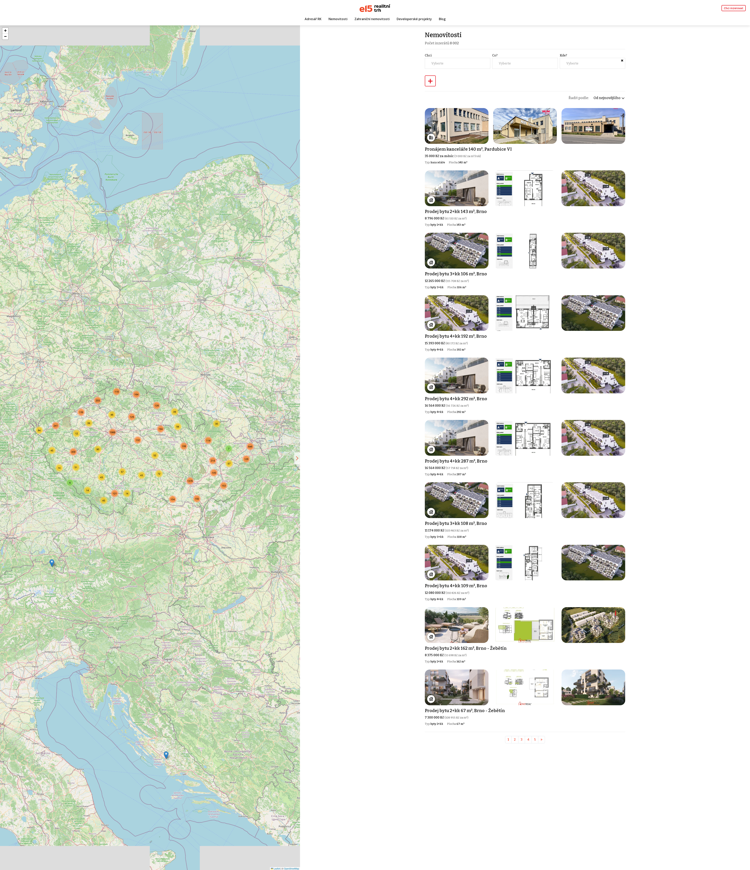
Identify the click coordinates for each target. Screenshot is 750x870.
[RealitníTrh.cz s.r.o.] (375, 8)
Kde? (563, 55)
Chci (428, 55)
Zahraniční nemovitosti (372, 19)
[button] (166, 755)
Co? (494, 55)
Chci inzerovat (733, 8)
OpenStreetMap (291, 868)
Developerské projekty (414, 19)
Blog (442, 19)
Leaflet (276, 868)
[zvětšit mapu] (297, 458)
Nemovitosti (338, 19)
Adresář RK (313, 19)
